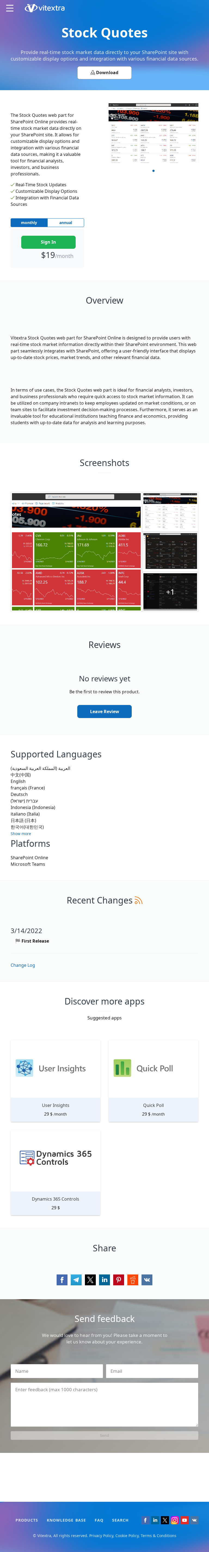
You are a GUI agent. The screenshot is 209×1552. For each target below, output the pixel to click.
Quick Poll (153, 1105)
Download (106, 72)
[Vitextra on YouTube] (184, 1520)
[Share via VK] (147, 1280)
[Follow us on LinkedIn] (155, 1520)
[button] (21, 831)
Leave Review (104, 711)
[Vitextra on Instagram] (175, 1520)
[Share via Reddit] (133, 1280)
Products (27, 1520)
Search (120, 1520)
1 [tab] (153, 171)
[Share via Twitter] (90, 1280)
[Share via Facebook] (62, 1280)
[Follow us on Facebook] (145, 1520)
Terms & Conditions (158, 1535)
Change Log (23, 965)
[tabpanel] (153, 134)
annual (65, 222)
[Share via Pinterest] (118, 1280)
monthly (29, 222)
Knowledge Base (66, 1520)
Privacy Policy (101, 1535)
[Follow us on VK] (194, 1520)
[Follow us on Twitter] (165, 1520)
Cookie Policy (127, 1535)
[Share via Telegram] (76, 1280)
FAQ (99, 1520)
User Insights (55, 1105)
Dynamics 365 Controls (55, 1199)
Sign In (48, 242)
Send (104, 1435)
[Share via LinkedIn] (104, 1280)
